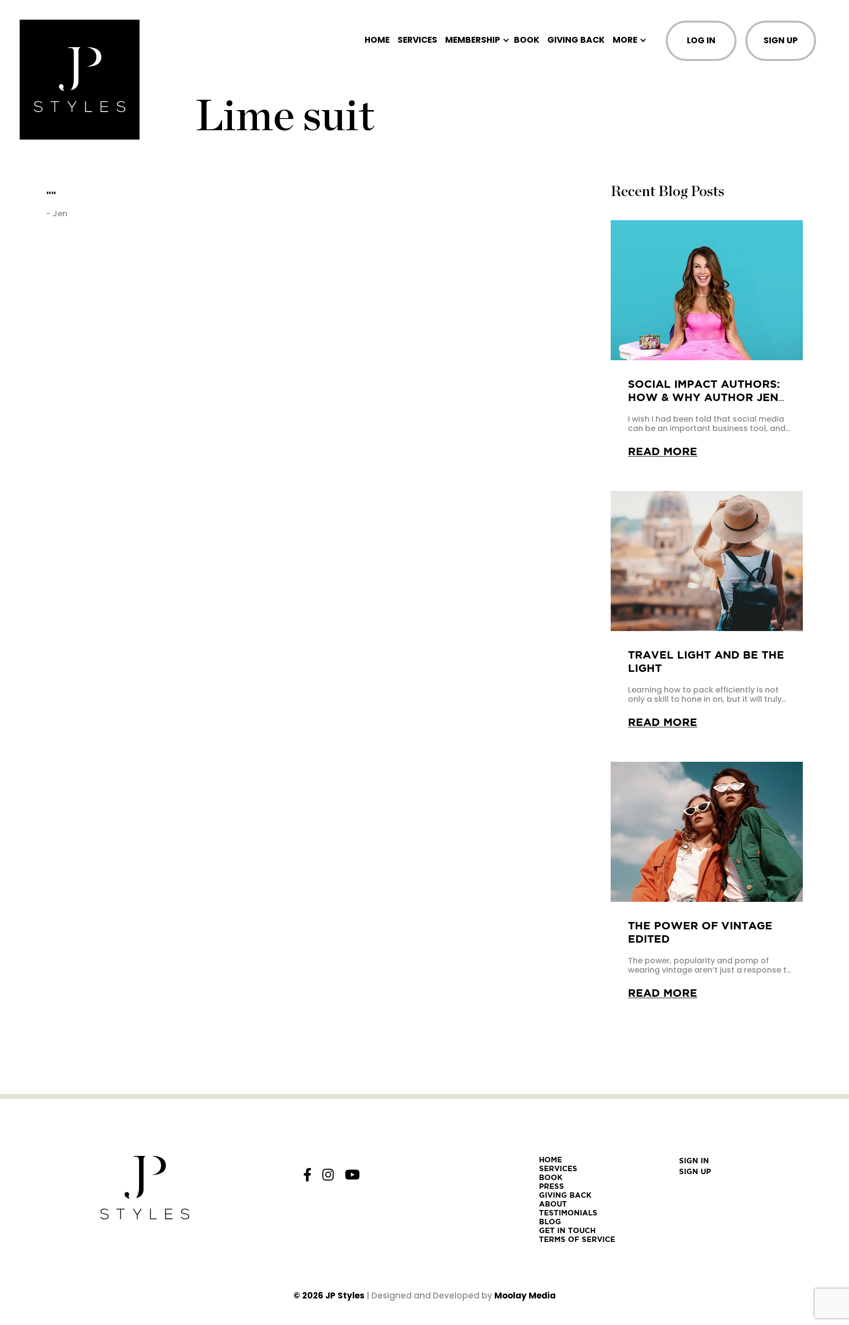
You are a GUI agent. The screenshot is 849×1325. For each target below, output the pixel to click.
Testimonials (568, 1212)
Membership (472, 40)
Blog (550, 1221)
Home (377, 40)
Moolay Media (525, 1295)
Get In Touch (567, 1230)
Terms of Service (577, 1239)
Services (417, 40)
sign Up (695, 1171)
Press (551, 1186)
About (553, 1204)
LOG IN (701, 40)
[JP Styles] (80, 80)
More (625, 40)
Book (526, 40)
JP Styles (345, 1295)
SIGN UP (781, 40)
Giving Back (576, 40)
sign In (694, 1160)
